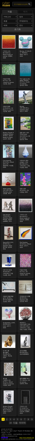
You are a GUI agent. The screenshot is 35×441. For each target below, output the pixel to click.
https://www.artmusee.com (26, 437)
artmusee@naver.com (11, 436)
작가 (25, 11)
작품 (10, 11)
